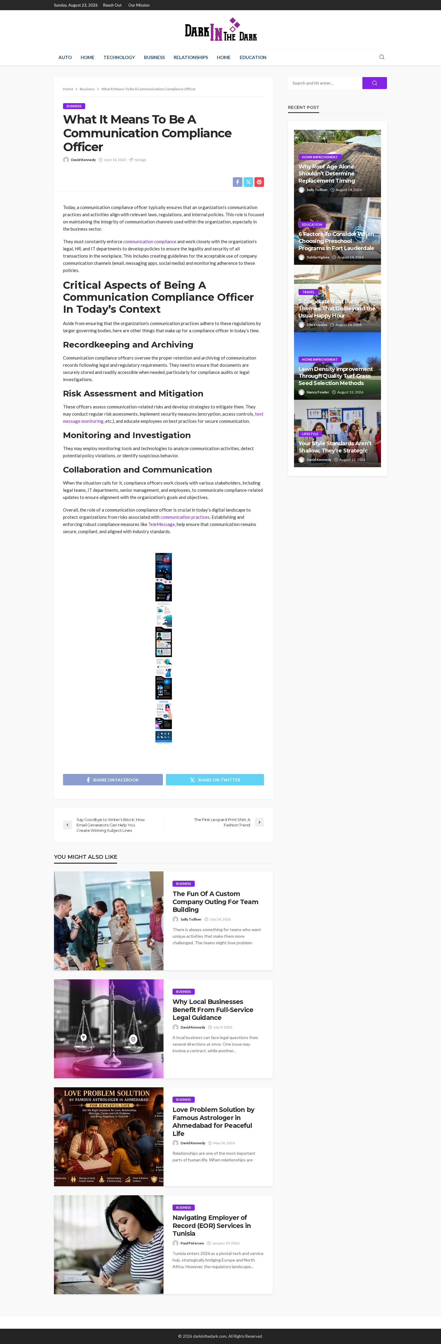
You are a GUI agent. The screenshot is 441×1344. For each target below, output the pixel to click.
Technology (119, 57)
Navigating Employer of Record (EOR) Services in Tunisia (211, 1225)
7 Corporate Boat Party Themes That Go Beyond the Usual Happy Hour (336, 308)
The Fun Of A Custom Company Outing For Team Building (215, 901)
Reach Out (112, 5)
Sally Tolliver (191, 919)
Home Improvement (320, 157)
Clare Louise (317, 324)
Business (154, 57)
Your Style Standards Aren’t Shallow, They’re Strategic (335, 447)
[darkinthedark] (220, 29)
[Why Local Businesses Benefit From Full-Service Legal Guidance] (109, 1028)
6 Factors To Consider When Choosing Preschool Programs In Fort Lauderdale (336, 241)
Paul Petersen (192, 1243)
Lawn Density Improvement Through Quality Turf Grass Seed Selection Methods (335, 376)
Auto (65, 57)
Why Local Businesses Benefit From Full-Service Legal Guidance (212, 1009)
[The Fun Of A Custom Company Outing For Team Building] (109, 920)
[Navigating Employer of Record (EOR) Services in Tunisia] (109, 1244)
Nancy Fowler (318, 392)
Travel (308, 292)
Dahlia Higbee (318, 257)
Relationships (191, 57)
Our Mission (139, 5)
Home (87, 57)
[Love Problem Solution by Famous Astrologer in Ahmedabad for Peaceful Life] (109, 1136)
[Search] (382, 57)
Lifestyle (310, 434)
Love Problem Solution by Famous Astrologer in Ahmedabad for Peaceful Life (213, 1121)
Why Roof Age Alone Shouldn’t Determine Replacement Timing (326, 173)
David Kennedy (83, 159)
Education (253, 57)
